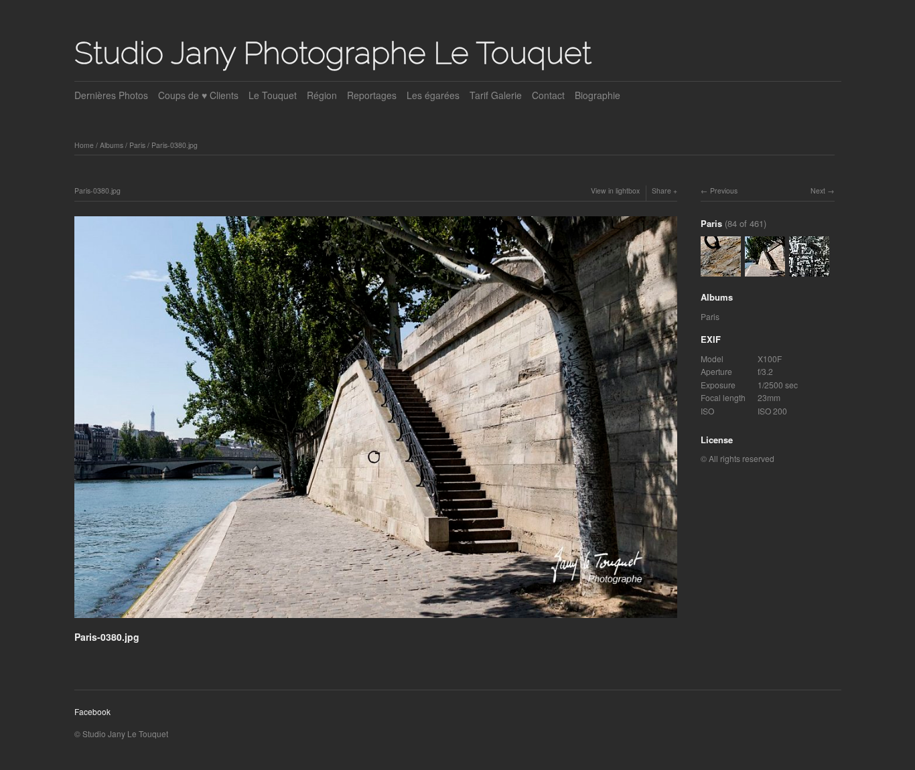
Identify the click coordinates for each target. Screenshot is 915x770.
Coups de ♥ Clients (198, 95)
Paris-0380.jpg (174, 145)
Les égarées (433, 95)
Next (818, 190)
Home (84, 145)
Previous (723, 190)
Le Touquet (273, 95)
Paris (137, 145)
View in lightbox (615, 190)
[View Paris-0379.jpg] (809, 269)
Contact (548, 95)
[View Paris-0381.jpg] (721, 269)
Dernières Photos (111, 95)
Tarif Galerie (496, 95)
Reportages (372, 95)
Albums (111, 145)
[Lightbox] (375, 620)
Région (322, 95)
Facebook (92, 711)
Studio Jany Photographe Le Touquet (332, 53)
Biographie (597, 95)
